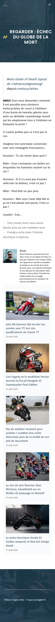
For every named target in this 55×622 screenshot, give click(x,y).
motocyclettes (27, 89)
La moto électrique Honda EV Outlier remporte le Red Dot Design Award (27, 541)
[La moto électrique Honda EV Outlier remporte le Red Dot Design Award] (27, 531)
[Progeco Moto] (5, 4)
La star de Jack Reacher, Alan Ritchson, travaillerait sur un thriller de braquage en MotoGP (25, 489)
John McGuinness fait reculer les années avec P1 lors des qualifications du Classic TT (25, 328)
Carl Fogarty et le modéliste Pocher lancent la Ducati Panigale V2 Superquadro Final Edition (27, 380)
